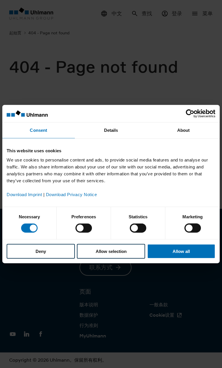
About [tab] (183, 130)
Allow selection (111, 251)
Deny (41, 251)
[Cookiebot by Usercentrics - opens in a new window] (190, 113)
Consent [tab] (38, 130)
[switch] (83, 228)
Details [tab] (111, 130)
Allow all (181, 251)
